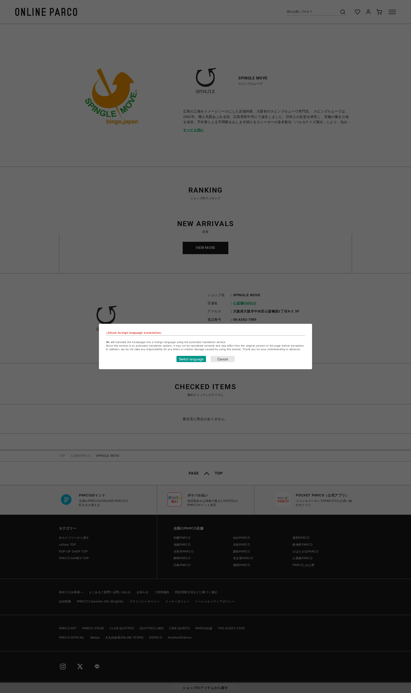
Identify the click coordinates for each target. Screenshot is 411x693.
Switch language (191, 359)
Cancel (222, 359)
